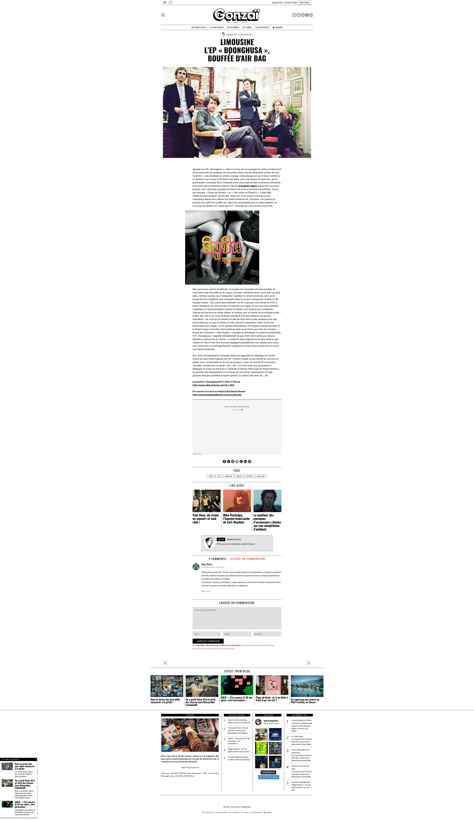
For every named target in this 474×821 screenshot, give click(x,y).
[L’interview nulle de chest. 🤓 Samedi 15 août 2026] (261, 734)
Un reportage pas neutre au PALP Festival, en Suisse (305, 701)
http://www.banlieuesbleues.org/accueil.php (217, 394)
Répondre (205, 591)
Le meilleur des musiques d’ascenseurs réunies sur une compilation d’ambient (267, 522)
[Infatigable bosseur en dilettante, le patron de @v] (275, 762)
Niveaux (250, 476)
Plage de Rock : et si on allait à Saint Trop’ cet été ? (272, 699)
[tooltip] (294, 15)
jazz (218, 476)
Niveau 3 (239, 476)
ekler (211, 476)
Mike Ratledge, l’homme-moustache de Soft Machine (236, 518)
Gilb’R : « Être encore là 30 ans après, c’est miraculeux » (236, 699)
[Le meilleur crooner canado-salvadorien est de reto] (261, 762)
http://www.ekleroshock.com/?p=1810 (213, 385)
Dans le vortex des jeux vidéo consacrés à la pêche (165, 701)
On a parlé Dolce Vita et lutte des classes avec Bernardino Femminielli (201, 702)
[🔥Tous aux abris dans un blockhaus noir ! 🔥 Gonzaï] (261, 748)
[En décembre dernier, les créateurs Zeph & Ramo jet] (275, 748)
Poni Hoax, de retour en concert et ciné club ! (206, 518)
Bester (233, 34)
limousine (228, 476)
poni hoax (261, 476)
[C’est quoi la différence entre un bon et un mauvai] (275, 734)
